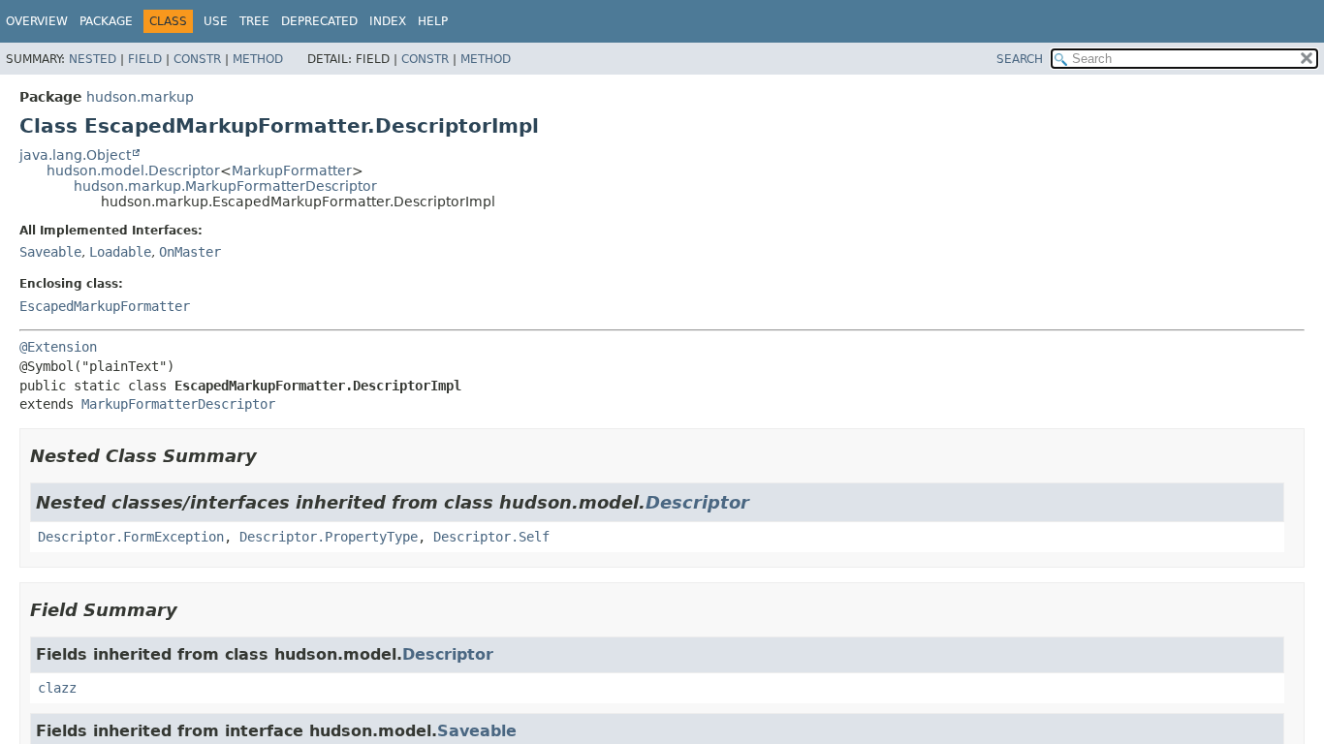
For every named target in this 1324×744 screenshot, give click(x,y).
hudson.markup (140, 97)
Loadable (120, 252)
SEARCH (1019, 59)
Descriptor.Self (491, 536)
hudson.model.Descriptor (133, 170)
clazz (57, 688)
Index (387, 21)
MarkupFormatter (292, 170)
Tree (254, 21)
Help (433, 21)
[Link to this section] (270, 456)
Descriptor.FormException (131, 536)
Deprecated (319, 21)
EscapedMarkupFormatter (104, 306)
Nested (92, 59)
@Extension (58, 347)
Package (106, 21)
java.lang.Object (75, 155)
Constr (197, 59)
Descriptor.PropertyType (328, 536)
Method (258, 59)
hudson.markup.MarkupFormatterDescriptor (225, 186)
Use (216, 21)
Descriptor (697, 502)
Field (145, 59)
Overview (37, 21)
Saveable (50, 252)
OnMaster (190, 252)
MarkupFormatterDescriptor (178, 404)
